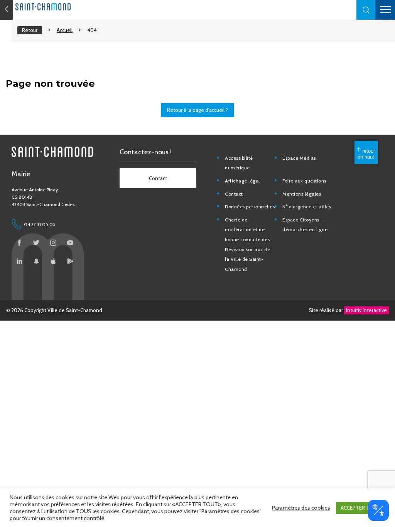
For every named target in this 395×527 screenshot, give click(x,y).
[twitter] (36, 242)
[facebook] (19, 242)
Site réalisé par (348, 310)
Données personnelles (250, 206)
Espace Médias (299, 158)
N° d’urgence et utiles (306, 206)
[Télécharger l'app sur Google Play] (70, 261)
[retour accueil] (6, 10)
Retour (29, 30)
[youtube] (70, 242)
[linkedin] (19, 261)
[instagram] (53, 242)
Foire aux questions (304, 181)
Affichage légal (242, 181)
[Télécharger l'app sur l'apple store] (53, 261)
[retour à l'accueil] (57, 6)
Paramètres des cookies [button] (301, 507)
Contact (234, 194)
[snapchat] (36, 261)
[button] (366, 10)
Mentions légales (301, 194)
